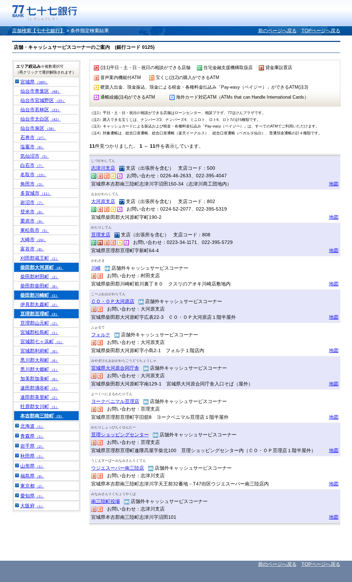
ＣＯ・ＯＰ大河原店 (112, 301)
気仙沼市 (34, 156)
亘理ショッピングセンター (120, 434)
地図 (334, 184)
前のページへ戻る (277, 30)
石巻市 (33, 137)
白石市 (32, 165)
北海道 (32, 426)
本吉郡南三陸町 (42, 415)
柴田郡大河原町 (42, 267)
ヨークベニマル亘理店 (115, 401)
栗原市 (32, 221)
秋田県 (32, 456)
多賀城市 (35, 193)
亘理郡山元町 (39, 323)
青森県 (32, 436)
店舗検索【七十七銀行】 (38, 30)
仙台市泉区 (38, 128)
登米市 (32, 211)
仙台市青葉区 (40, 91)
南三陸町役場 (105, 501)
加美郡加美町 (39, 378)
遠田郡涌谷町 (39, 388)
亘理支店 (100, 234)
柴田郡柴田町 (39, 286)
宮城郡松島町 (39, 332)
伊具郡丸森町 (39, 304)
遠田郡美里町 (39, 397)
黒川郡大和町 (39, 360)
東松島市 (34, 230)
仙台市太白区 (40, 119)
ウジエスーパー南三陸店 (117, 468)
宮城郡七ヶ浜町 (42, 341)
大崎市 (33, 239)
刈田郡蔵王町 (39, 258)
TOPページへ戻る (320, 30)
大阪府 (32, 505)
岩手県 (32, 446)
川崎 (96, 268)
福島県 (32, 476)
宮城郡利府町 (39, 351)
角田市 (32, 184)
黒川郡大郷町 (39, 369)
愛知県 (32, 496)
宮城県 (34, 82)
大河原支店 (103, 201)
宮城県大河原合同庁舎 (115, 368)
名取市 (33, 174)
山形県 (32, 466)
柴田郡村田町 (39, 276)
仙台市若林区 (40, 109)
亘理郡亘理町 (39, 313)
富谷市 (32, 248)
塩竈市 (32, 146)
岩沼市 (32, 202)
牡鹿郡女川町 (39, 406)
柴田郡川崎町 (39, 295)
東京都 (32, 486)
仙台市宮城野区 (43, 100)
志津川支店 (103, 168)
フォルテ (100, 334)
